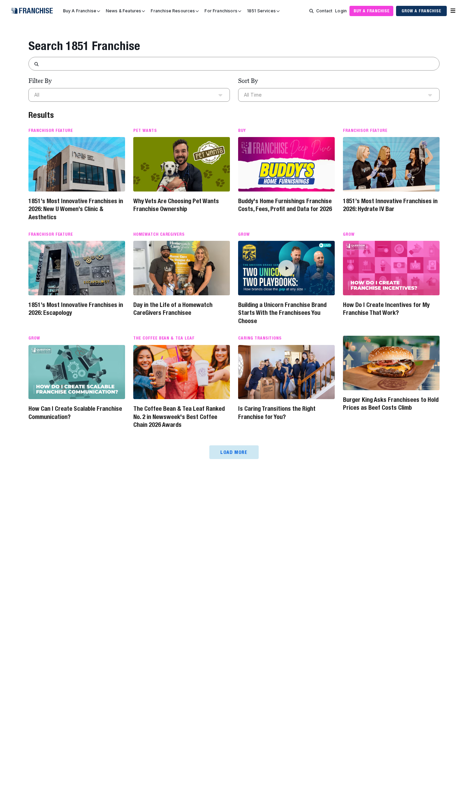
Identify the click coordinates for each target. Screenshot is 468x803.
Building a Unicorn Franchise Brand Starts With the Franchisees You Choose (282, 312)
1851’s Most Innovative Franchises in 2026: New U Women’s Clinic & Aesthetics (75, 209)
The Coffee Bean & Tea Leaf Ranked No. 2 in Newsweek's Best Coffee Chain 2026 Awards (179, 416)
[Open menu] (452, 11)
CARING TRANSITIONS (260, 338)
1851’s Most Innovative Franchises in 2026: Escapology (75, 308)
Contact (324, 10)
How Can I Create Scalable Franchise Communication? (75, 412)
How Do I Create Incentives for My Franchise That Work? (386, 308)
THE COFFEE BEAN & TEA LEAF (164, 338)
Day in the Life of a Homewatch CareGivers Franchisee (172, 308)
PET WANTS (145, 130)
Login (341, 10)
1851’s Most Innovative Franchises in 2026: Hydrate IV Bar (390, 204)
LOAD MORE (233, 452)
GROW (244, 234)
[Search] (311, 11)
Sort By (248, 80)
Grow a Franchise (421, 10)
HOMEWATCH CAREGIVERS (159, 234)
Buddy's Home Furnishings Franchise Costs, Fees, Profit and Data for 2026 (285, 204)
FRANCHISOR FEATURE (50, 130)
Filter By (40, 80)
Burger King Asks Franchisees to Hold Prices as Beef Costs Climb (391, 403)
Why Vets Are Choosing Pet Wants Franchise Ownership (176, 204)
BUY (242, 130)
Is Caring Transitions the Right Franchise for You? (277, 412)
